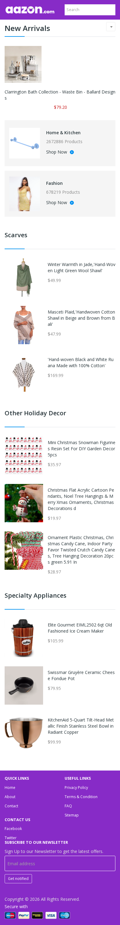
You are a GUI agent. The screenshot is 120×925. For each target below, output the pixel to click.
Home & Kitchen (63, 132)
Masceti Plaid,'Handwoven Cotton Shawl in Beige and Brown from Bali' (81, 318)
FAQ (68, 806)
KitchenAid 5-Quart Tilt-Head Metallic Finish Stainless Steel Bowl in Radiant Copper (81, 726)
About (10, 796)
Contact (11, 806)
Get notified (18, 878)
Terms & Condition (81, 796)
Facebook (13, 828)
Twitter (11, 837)
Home (10, 787)
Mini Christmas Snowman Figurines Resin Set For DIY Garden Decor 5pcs (81, 449)
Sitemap (72, 815)
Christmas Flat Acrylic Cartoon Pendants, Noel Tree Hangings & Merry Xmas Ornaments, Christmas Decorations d (81, 499)
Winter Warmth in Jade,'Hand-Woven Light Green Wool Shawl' (81, 267)
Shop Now (57, 152)
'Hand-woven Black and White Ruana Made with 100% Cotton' (81, 362)
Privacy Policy (76, 787)
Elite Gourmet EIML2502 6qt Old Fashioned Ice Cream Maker (80, 628)
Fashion (54, 183)
